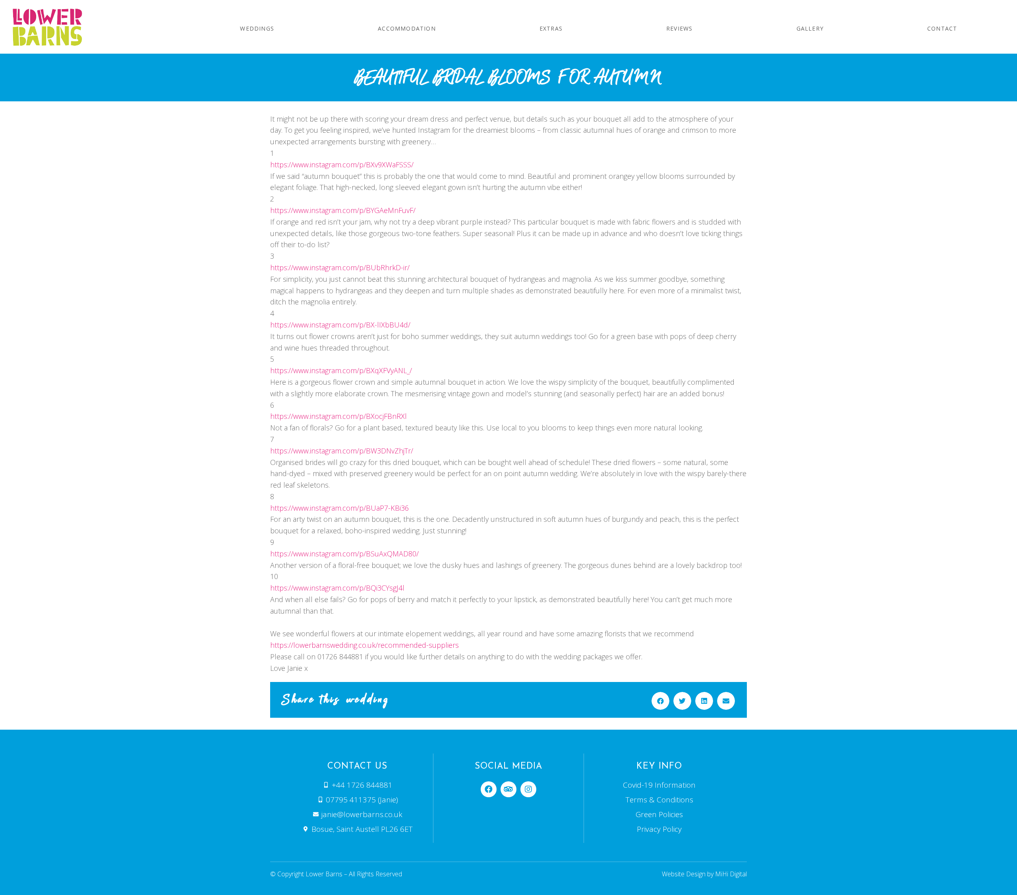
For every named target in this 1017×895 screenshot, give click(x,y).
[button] (660, 701)
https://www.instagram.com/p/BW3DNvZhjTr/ (341, 450)
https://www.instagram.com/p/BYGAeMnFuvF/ (343, 210)
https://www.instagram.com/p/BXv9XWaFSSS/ (342, 164)
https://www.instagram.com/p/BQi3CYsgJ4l (337, 588)
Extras (551, 28)
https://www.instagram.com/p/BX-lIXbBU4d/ (340, 324)
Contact (942, 28)
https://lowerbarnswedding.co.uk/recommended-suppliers (364, 645)
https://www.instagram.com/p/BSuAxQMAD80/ (344, 553)
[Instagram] (528, 789)
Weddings (257, 28)
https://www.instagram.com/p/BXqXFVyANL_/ (341, 370)
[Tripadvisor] (508, 789)
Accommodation (407, 28)
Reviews (679, 28)
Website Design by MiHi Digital (704, 874)
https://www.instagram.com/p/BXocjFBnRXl (338, 416)
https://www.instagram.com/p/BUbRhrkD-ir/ (340, 267)
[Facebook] (489, 789)
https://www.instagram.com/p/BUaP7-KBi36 (339, 508)
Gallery (810, 28)
